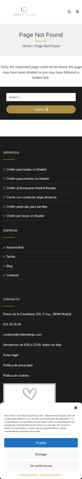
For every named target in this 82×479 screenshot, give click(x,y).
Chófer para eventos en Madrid (27, 178)
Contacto (12, 275)
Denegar (41, 454)
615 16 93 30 (12, 324)
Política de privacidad (17, 365)
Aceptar (41, 443)
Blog (9, 266)
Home (27, 46)
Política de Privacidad (50, 474)
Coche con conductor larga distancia (31, 197)
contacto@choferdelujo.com (22, 334)
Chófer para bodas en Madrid (26, 169)
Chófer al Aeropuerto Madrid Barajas (31, 188)
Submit (39, 109)
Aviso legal (10, 355)
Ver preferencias (41, 466)
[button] (76, 408)
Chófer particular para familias (26, 206)
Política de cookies (28, 474)
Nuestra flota (15, 247)
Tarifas (10, 256)
